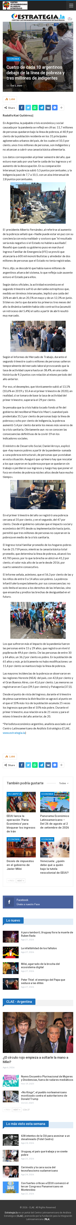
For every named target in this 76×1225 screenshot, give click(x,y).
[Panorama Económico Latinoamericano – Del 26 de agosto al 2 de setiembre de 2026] (54, 802)
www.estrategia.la (14, 732)
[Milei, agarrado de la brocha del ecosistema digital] (11, 968)
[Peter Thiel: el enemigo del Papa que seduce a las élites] (11, 984)
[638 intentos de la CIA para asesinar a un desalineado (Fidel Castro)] (11, 1140)
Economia (13, 59)
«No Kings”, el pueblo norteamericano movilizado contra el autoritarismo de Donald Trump (44, 1095)
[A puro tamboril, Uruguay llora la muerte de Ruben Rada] (11, 937)
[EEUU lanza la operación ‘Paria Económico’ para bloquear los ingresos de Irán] (21, 802)
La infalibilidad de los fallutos (39, 948)
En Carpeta (14, 794)
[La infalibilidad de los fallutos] (11, 952)
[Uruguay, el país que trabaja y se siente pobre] (11, 1156)
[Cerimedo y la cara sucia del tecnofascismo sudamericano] (11, 1171)
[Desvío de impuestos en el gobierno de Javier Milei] (21, 847)
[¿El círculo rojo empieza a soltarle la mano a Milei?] (38, 1032)
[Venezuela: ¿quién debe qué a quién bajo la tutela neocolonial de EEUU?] (54, 847)
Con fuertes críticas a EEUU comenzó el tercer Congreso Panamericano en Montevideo (45, 1186)
